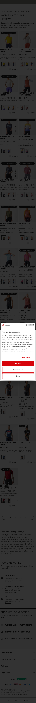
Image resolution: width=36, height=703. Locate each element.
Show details (25, 357)
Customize (17, 369)
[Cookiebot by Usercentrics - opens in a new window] (25, 325)
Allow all (18, 363)
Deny (18, 376)
